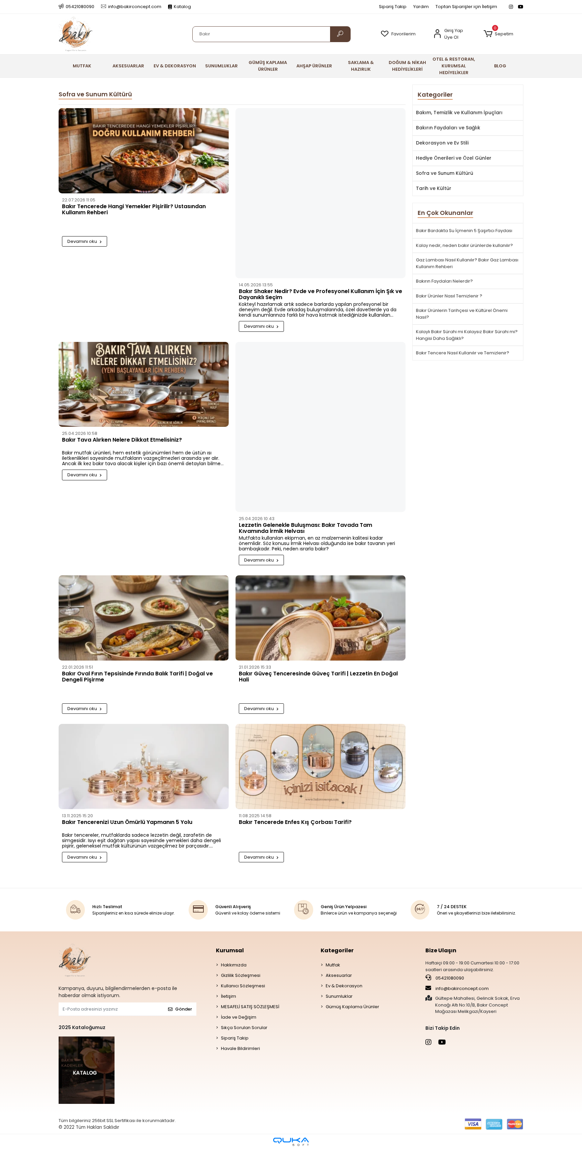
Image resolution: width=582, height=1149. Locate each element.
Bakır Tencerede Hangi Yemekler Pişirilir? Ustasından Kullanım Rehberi (134, 209)
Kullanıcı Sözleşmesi (243, 986)
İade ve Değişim (238, 1017)
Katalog (182, 6)
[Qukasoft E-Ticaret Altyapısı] (291, 1142)
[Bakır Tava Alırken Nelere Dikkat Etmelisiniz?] (144, 386)
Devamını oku (82, 241)
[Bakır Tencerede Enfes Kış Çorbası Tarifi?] (320, 768)
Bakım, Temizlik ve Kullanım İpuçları (459, 112)
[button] (498, 34)
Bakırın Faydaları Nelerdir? (444, 281)
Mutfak (333, 965)
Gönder (183, 1009)
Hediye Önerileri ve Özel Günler (453, 158)
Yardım (421, 6)
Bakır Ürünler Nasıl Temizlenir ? (449, 296)
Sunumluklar (339, 996)
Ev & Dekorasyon (344, 986)
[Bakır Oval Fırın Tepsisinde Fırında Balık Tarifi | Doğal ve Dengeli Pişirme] (144, 619)
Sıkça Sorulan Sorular (244, 1027)
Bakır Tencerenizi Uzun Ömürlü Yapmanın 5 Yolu (127, 822)
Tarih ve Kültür (433, 188)
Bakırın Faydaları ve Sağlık (448, 127)
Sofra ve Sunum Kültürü (444, 173)
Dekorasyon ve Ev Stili (442, 142)
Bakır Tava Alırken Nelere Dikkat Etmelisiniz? (122, 440)
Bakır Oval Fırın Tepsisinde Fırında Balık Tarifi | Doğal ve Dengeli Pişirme (137, 677)
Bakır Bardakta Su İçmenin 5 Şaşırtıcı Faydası (464, 230)
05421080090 (449, 978)
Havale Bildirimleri (240, 1048)
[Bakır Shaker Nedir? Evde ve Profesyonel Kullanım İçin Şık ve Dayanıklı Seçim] (320, 195)
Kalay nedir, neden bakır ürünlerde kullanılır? (464, 245)
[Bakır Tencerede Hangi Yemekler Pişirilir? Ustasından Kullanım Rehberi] (144, 152)
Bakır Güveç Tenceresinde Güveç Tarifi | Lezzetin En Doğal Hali (318, 677)
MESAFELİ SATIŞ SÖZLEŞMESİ (250, 1006)
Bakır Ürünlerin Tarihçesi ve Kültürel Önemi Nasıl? (462, 313)
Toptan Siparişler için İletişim (466, 6)
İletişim (228, 996)
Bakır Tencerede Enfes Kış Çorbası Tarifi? (295, 822)
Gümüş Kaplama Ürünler (352, 1006)
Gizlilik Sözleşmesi (240, 975)
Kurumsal (230, 950)
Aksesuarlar (339, 975)
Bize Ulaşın (440, 950)
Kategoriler (337, 950)
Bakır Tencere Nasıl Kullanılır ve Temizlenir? (462, 353)
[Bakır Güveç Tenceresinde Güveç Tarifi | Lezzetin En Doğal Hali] (320, 619)
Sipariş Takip (393, 6)
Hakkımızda (234, 965)
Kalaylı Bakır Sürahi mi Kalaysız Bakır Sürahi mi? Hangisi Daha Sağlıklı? (467, 335)
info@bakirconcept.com (462, 988)
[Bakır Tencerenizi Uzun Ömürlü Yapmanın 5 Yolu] (144, 768)
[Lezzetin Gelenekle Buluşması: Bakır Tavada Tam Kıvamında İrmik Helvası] (320, 428)
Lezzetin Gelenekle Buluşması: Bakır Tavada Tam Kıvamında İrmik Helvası (305, 528)
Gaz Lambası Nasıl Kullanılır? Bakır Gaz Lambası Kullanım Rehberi (467, 263)
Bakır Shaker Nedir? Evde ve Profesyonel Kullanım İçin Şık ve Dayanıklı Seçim (320, 294)
